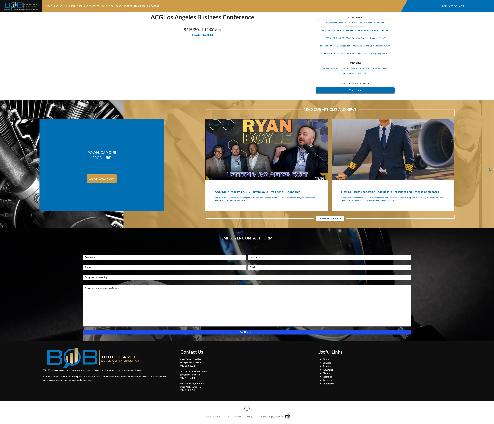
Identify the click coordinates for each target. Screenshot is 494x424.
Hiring (354, 69)
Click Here (355, 90)
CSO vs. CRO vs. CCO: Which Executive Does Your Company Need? (355, 38)
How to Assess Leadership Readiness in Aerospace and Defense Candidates (355, 30)
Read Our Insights (330, 218)
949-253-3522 (187, 365)
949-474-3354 (187, 390)
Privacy (238, 417)
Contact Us (153, 6)
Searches (327, 376)
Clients (326, 373)
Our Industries (91, 6)
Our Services (75, 6)
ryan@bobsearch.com (190, 362)
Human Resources (379, 69)
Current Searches (330, 69)
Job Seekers (364, 69)
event (365, 73)
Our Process (60, 6)
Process (327, 366)
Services (327, 362)
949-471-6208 (187, 378)
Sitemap (249, 417)
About (48, 6)
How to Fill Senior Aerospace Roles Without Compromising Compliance (355, 53)
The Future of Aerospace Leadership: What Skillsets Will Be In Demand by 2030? (355, 45)
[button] (490, 168)
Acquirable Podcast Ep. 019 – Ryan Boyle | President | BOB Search (355, 22)
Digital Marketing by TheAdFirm (271, 417)
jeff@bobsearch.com (190, 374)
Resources (139, 6)
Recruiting (345, 69)
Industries (328, 369)
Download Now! (102, 178)
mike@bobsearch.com (190, 386)
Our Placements (124, 6)
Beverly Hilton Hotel (202, 34)
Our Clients (107, 6)
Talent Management (351, 73)
